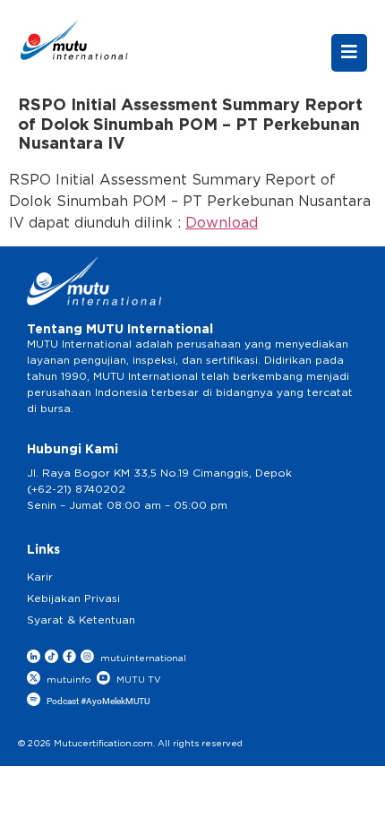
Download (221, 223)
